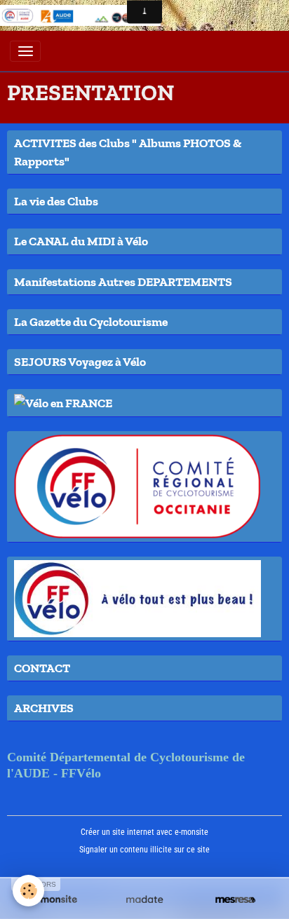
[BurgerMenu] (25, 51)
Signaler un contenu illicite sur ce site (144, 850)
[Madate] (144, 900)
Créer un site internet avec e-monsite (144, 832)
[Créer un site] (53, 900)
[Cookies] (28, 890)
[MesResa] (235, 900)
